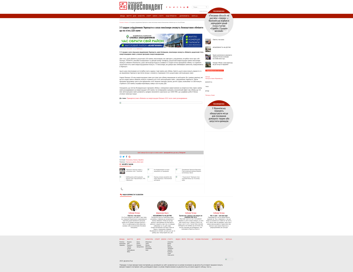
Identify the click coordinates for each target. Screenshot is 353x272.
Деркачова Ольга (162, 213)
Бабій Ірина (139, 48)
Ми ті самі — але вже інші (219, 215)
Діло (134, 16)
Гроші (138, 242)
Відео (178, 239)
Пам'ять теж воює (218, 39)
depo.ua (195, 16)
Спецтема (170, 242)
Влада (122, 16)
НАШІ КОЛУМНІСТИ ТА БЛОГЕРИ (133, 194)
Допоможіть (184, 16)
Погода (207, 77)
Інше (147, 250)
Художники (149, 248)
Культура (141, 16)
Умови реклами (203, 11)
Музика (148, 245)
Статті (161, 16)
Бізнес (138, 243)
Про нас (190, 239)
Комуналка (129, 160)
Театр (147, 243)
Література (149, 242)
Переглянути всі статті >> (215, 70)
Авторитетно (140, 247)
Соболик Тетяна (134, 213)
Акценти (170, 250)
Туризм (129, 247)
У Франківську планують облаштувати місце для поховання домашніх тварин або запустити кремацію (219, 114)
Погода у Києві (210, 95)
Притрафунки (131, 250)
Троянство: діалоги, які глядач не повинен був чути (190, 216)
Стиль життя (171, 255)
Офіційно (141, 160)
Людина (129, 242)
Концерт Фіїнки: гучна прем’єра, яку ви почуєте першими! (223, 63)
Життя (129, 16)
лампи (134, 162)
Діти (128, 243)
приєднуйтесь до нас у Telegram (174, 152)
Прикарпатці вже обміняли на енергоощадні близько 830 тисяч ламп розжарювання (157, 98)
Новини (135, 160)
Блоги (155, 16)
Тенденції (170, 248)
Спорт (149, 16)
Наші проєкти (171, 16)
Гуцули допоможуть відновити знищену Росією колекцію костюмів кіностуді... (222, 56)
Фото (184, 239)
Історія (129, 248)
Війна (128, 252)
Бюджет (139, 245)
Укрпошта (129, 162)
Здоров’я (129, 245)
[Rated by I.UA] (229, 259)
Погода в (214, 78)
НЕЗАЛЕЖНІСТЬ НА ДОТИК (222, 47)
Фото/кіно (148, 247)
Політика (122, 242)
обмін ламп (140, 162)
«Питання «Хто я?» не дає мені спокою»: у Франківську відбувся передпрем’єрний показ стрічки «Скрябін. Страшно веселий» (219, 23)
